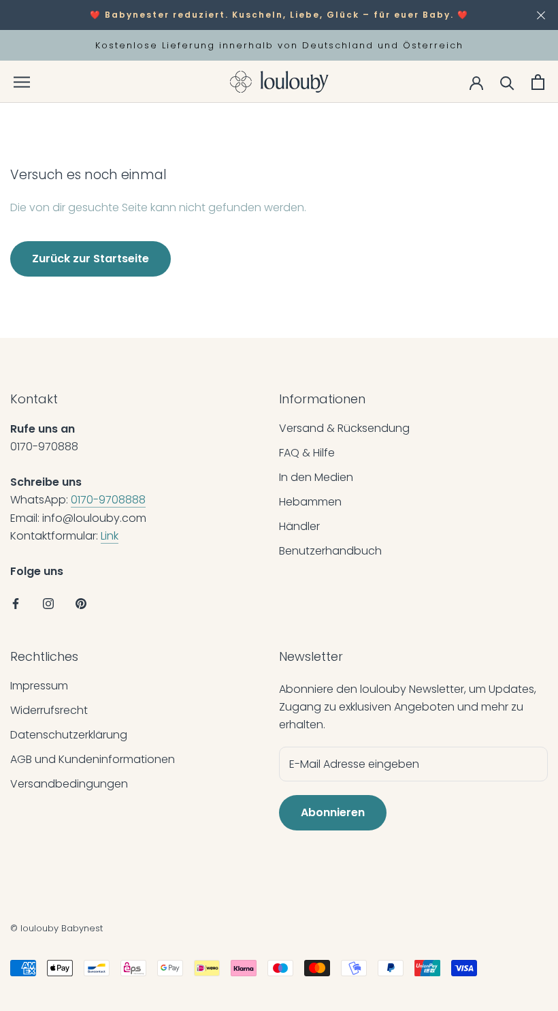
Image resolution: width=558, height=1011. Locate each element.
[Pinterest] (81, 603)
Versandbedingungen (69, 784)
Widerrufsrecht (49, 710)
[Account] (476, 82)
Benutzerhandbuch (330, 551)
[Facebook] (15, 603)
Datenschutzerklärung (68, 735)
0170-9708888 (108, 500)
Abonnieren (333, 812)
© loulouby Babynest (56, 928)
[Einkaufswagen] (537, 82)
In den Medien (316, 477)
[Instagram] (48, 603)
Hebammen (310, 502)
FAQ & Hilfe (307, 453)
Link (109, 536)
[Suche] (507, 82)
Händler (299, 526)
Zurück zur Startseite (90, 258)
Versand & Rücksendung (344, 428)
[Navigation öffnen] (22, 82)
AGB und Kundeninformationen (92, 759)
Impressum (39, 686)
